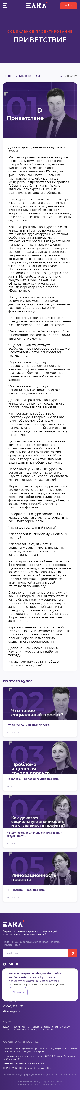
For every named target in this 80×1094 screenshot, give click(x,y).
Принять (18, 992)
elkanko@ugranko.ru (15, 1011)
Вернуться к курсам (24, 76)
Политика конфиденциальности (38, 1081)
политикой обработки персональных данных (37, 984)
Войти (68, 5)
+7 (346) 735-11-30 (13, 1006)
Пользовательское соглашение (37, 1084)
